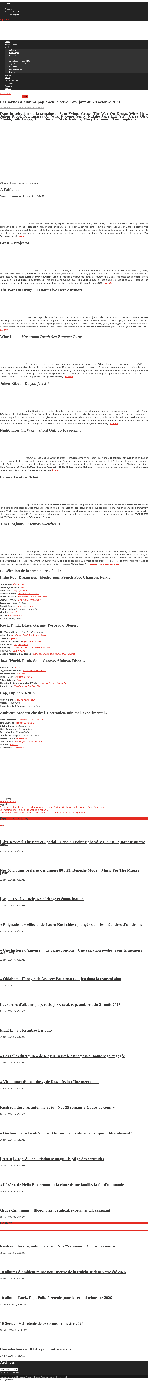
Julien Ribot (12, 807)
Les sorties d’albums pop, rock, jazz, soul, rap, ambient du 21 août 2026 (60, 1004)
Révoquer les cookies (10, 1372)
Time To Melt (19, 584)
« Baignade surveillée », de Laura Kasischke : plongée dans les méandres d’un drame (71, 924)
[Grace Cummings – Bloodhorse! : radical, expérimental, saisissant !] (7, 1203)
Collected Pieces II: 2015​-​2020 (32, 719)
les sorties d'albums (28, 807)
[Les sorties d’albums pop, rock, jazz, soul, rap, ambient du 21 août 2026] (7, 997)
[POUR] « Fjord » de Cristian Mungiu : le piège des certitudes (52, 1159)
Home (7, 3)
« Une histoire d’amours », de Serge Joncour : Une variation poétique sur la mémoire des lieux (71, 951)
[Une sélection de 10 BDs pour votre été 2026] (7, 1342)
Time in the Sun (15, 615)
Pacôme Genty (61, 807)
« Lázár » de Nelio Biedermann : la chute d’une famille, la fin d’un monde (62, 1184)
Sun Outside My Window (29, 599)
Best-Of (8, 89)
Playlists (12, 55)
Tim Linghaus (100, 807)
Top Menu (5, 19)
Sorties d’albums (12, 44)
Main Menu (5, 93)
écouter (23, 236)
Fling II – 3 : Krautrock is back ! (27, 1030)
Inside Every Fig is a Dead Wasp (32, 596)
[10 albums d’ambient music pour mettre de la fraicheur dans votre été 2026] (7, 1265)
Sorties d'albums (8, 801)
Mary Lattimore (45, 807)
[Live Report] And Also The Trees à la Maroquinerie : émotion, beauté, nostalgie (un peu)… (43, 812)
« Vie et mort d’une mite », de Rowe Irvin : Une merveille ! (49, 1082)
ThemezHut (61, 1376)
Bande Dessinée (11, 80)
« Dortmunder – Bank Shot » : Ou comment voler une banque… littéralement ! (66, 1133)
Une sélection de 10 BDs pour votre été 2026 (36, 1349)
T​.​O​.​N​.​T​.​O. (19, 667)
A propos (8, 9)
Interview (13, 66)
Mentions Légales (12, 14)
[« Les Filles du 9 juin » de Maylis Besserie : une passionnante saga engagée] (7, 1049)
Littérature (9, 83)
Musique (8, 47)
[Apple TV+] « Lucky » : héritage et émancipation (42, 899)
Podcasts (8, 86)
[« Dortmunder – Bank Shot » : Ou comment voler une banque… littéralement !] (7, 1126)
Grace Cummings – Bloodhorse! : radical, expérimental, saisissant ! (56, 1210)
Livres (12, 72)
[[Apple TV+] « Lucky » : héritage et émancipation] (7, 892)
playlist (71, 807)
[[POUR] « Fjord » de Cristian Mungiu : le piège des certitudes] (7, 1152)
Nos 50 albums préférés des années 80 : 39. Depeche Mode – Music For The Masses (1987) (69, 871)
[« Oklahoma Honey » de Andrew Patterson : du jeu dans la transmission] (7, 972)
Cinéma (8, 75)
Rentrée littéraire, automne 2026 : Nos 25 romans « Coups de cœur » (57, 1107)
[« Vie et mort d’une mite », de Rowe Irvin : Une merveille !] (7, 1075)
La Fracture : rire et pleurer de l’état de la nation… (24, 809)
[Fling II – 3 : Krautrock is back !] (7, 1023)
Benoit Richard (36, 107)
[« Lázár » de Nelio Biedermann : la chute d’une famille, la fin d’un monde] (7, 1178)
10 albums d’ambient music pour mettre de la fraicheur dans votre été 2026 (63, 1272)
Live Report (14, 53)
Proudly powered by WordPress (15, 1376)
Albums (12, 50)
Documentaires (15, 69)
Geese (3, 807)
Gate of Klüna (19, 650)
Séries (7, 77)
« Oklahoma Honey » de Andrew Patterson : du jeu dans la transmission (60, 979)
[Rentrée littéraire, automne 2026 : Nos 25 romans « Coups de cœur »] (7, 1100)
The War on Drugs (85, 807)
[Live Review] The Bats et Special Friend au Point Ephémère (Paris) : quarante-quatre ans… (72, 843)
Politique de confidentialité (16, 12)
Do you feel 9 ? (21, 644)
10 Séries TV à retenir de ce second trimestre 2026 (41, 1323)
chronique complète (109, 564)
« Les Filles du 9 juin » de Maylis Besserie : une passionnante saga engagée (62, 1056)
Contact (8, 6)
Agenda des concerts (18, 64)
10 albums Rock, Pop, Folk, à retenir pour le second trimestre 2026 (56, 1297)
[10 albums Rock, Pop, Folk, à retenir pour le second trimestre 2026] (7, 1291)
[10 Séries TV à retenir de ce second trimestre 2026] (7, 1316)
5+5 (10, 58)
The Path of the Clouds (28, 593)
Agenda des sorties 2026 (19, 61)
